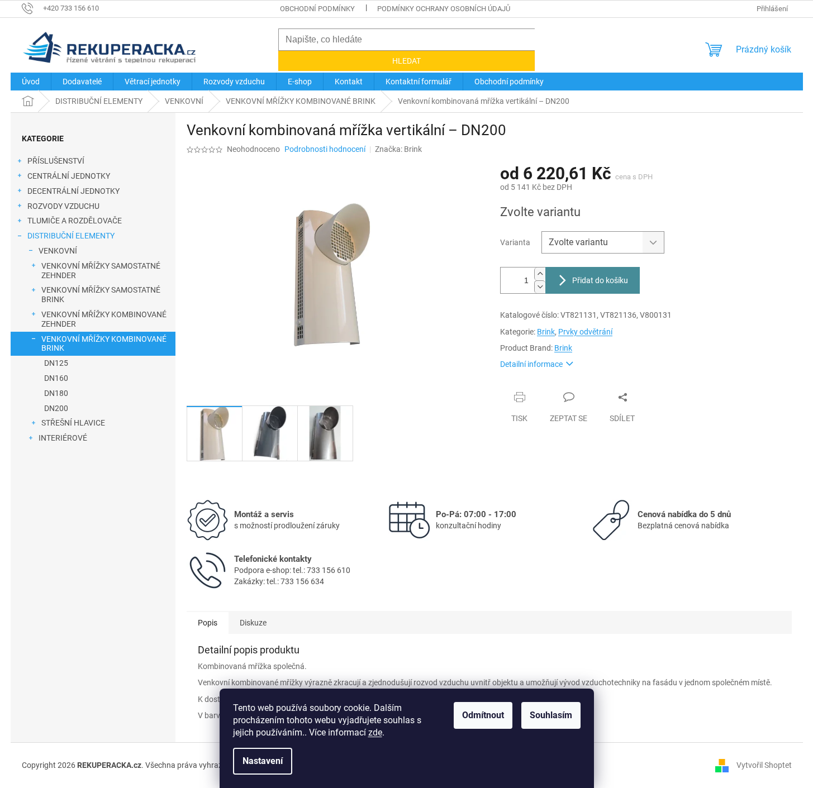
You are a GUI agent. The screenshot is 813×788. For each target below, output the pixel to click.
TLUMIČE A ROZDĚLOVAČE (74, 220)
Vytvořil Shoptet (764, 764)
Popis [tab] (207, 622)
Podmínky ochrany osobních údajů (443, 8)
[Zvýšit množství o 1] (539, 274)
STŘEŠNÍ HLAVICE (73, 422)
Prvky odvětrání (585, 331)
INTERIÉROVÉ (63, 437)
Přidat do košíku (600, 280)
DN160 (56, 378)
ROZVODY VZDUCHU (63, 206)
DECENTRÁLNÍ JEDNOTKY (73, 191)
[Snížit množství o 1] (539, 286)
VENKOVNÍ (58, 250)
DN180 (56, 393)
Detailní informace (531, 364)
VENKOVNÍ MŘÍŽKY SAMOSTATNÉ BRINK (100, 294)
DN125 (56, 363)
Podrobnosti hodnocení (324, 149)
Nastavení (263, 761)
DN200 (56, 408)
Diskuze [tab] (253, 622)
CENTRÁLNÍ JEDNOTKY (68, 175)
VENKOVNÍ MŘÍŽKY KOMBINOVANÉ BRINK (104, 344)
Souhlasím (551, 715)
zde (375, 732)
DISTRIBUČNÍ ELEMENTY (71, 235)
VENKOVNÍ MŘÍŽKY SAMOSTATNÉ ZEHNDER (100, 270)
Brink (546, 331)
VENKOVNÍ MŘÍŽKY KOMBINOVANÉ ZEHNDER (104, 319)
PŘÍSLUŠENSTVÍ (55, 160)
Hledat (406, 60)
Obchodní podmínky (317, 8)
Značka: (398, 149)
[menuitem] (31, 81)
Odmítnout (483, 715)
